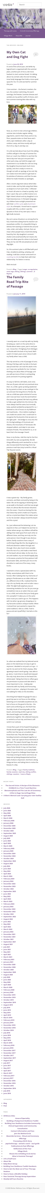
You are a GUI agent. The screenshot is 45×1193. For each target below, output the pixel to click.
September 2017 (9, 1058)
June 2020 (7, 980)
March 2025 (7, 846)
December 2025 (9, 826)
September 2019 (9, 1002)
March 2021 (7, 957)
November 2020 (9, 967)
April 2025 (7, 843)
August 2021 (8, 944)
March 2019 (7, 1017)
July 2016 (6, 1091)
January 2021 (8, 962)
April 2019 (7, 1015)
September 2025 (9, 833)
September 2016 (9, 1088)
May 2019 (6, 1012)
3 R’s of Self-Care (9, 1159)
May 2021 (6, 952)
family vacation (12, 772)
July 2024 (6, 866)
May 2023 (6, 896)
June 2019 (7, 1010)
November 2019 (9, 997)
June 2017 (7, 1065)
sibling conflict (30, 772)
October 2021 (8, 939)
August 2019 (8, 1005)
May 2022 (6, 924)
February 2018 (8, 1045)
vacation (16, 774)
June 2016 (7, 1093)
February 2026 (8, 821)
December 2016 (9, 1081)
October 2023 (8, 889)
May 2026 (6, 813)
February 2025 (8, 848)
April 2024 (7, 874)
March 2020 (7, 987)
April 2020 (7, 985)
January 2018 (8, 1048)
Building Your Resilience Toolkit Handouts (19, 1166)
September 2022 (9, 916)
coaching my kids (13, 257)
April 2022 (7, 927)
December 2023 (9, 884)
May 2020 (6, 982)
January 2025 (8, 851)
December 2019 (9, 995)
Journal (28, 36)
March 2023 (7, 901)
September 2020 (9, 972)
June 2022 (7, 922)
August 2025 (8, 836)
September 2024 (9, 861)
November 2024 (9, 856)
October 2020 (8, 970)
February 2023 (8, 904)
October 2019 (8, 1000)
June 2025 (7, 841)
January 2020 (8, 992)
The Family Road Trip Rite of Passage (17, 282)
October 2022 (8, 914)
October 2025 (8, 831)
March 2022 (7, 929)
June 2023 (7, 894)
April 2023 (7, 899)
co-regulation (32, 269)
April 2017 (7, 1071)
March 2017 (7, 1073)
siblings (23, 271)
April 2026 (7, 815)
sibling (17, 271)
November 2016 (9, 1083)
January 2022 (8, 932)
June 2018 (7, 1035)
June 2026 (7, 810)
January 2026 (8, 823)
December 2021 (9, 934)
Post (5, 1106)
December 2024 (9, 853)
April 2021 (7, 954)
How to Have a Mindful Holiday (15, 1174)
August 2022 (8, 919)
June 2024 (7, 869)
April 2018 (7, 1040)
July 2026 (6, 808)
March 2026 (7, 818)
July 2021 (6, 947)
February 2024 (8, 879)
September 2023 (9, 891)
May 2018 (6, 1038)
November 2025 (9, 828)
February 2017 (8, 1076)
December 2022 (9, 909)
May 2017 (6, 1068)
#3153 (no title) (9, 1116)
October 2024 (8, 858)
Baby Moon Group (10, 1164)
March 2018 (7, 1043)
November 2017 (9, 1053)
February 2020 (8, 990)
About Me (19, 36)
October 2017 (8, 1055)
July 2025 (6, 838)
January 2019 (8, 1022)
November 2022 (9, 911)
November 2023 (9, 886)
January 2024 (8, 881)
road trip (21, 772)
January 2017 (8, 1078)
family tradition (29, 770)
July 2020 (6, 977)
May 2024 (6, 871)
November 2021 (9, 937)
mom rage (10, 271)
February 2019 (8, 1020)
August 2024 (8, 863)
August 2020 (8, 975)
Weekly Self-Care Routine (13, 1179)
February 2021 (8, 959)
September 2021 (9, 942)
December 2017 (9, 1050)
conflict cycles (19, 204)
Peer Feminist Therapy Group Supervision (19, 1176)
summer (30, 271)
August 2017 (8, 1060)
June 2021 (7, 949)
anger (25, 269)
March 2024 (7, 876)
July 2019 (6, 1007)
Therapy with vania (10, 31)
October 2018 (8, 1030)
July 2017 (6, 1063)
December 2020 (9, 964)
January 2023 (8, 906)
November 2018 (9, 1028)
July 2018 (6, 1033)
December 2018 (9, 1025)
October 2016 (8, 1086)
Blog (14, 269)
